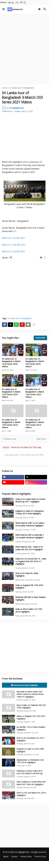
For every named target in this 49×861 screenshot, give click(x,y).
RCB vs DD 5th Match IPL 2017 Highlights (31, 739)
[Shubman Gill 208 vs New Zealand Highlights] (8, 600)
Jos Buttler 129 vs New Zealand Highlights (31, 728)
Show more (40, 338)
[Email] (28, 324)
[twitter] (36, 477)
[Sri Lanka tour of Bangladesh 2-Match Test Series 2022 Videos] (36, 380)
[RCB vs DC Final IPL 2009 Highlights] (8, 576)
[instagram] (36, 482)
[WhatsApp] (16, 324)
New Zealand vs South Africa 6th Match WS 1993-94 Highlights (31, 783)
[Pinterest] (22, 324)
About (5, 856)
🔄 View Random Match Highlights (24, 685)
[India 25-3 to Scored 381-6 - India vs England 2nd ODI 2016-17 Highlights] (8, 561)
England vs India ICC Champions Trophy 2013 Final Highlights (29, 512)
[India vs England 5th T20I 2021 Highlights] (8, 588)
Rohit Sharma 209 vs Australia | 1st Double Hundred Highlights (29, 536)
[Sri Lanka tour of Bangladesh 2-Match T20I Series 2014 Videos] (36, 411)
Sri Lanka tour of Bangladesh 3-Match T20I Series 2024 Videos (11, 393)
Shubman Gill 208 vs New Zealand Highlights (30, 598)
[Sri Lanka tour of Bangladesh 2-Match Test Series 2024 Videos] (13, 350)
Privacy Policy (26, 856)
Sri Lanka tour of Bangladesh (21, 88)
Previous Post (10, 439)
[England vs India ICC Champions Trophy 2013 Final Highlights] (8, 514)
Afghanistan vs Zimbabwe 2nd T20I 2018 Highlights (30, 761)
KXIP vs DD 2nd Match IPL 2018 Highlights (31, 794)
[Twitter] (10, 324)
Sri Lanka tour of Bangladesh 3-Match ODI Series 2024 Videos (34, 362)
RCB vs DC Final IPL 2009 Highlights (26, 574)
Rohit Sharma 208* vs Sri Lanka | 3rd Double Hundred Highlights (30, 524)
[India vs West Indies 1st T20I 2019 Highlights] (8, 612)
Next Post (40, 439)
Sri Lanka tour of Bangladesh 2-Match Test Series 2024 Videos (11, 362)
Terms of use (40, 856)
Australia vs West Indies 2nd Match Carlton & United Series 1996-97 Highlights (30, 694)
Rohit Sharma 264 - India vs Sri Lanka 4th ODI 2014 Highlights (29, 548)
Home (4, 88)
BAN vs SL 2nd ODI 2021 (14, 244)
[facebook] (13, 477)
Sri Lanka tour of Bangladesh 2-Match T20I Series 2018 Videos (11, 423)
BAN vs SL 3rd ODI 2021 (13, 251)
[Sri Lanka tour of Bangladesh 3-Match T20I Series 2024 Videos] (13, 380)
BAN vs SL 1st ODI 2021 (13, 238)
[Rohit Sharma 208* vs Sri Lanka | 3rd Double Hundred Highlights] (8, 526)
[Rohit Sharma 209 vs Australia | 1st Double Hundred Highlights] (8, 538)
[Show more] (34, 324)
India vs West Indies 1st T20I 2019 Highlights (28, 610)
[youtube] (13, 482)
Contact (14, 856)
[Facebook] (4, 324)
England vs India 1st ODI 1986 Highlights (30, 750)
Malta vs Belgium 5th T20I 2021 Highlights (31, 717)
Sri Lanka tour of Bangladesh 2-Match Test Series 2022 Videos (34, 393)
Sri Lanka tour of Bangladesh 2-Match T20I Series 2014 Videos (34, 423)
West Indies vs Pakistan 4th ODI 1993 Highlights (31, 706)
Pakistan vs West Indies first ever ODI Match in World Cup (30, 772)
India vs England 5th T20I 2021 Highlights (29, 586)
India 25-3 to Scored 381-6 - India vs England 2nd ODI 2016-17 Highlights (30, 561)
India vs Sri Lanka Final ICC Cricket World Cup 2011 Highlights (30, 500)
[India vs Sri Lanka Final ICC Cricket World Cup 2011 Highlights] (8, 502)
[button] (3, 9)
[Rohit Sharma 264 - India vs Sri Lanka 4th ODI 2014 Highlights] (8, 549)
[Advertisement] (24, 41)
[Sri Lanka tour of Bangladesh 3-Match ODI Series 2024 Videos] (36, 350)
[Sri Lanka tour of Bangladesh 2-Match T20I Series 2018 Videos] (13, 411)
